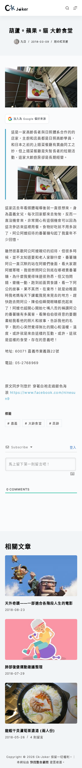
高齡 (54, 423)
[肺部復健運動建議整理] (41, 639)
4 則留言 (37, 737)
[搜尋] (67, 8)
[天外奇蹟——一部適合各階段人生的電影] (41, 575)
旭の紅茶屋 (61, 41)
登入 (73, 447)
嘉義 (12, 423)
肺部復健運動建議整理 (24, 667)
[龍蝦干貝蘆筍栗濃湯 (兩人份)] (41, 703)
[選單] (75, 8)
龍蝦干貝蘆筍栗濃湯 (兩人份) (30, 730)
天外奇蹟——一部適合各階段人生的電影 (39, 603)
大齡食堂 (33, 423)
